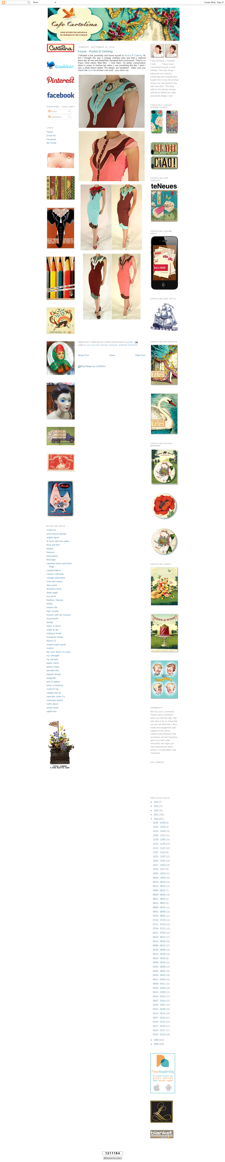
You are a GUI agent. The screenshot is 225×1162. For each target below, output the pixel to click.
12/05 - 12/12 (159, 835)
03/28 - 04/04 (159, 988)
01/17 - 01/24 (159, 1026)
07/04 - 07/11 (159, 928)
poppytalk (51, 678)
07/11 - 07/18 (159, 924)
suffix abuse (52, 704)
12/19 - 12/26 (159, 827)
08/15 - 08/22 (159, 903)
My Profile (51, 143)
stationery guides (55, 700)
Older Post (140, 355)
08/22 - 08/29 (159, 899)
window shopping (128, 345)
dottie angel (52, 592)
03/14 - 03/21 (159, 996)
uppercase (51, 711)
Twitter (50, 132)
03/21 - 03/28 (159, 992)
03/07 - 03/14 (159, 1000)
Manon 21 (51, 641)
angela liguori (53, 537)
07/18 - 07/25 (159, 920)
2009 (156, 1040)
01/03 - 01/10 (159, 1034)
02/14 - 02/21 (159, 1013)
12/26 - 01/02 (159, 822)
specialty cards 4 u (56, 696)
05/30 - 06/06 (159, 950)
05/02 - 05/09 (159, 967)
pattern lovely (53, 667)
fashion (113, 345)
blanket (50, 548)
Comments (55, 117)
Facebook (51, 139)
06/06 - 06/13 (159, 945)
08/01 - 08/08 (159, 911)
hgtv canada (52, 611)
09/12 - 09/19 (159, 886)
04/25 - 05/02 (159, 971)
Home (112, 355)
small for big (52, 689)
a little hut (51, 530)
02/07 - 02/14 (159, 1017)
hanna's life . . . (54, 607)
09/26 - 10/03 (159, 878)
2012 (156, 810)
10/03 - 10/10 (159, 873)
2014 (156, 802)
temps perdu (52, 707)
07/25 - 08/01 (159, 916)
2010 (156, 819)
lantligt (50, 622)
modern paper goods (56, 644)
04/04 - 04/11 (159, 984)
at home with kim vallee (58, 541)
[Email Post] (135, 342)
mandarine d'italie (55, 637)
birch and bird (53, 545)
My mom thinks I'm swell (58, 652)
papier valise (53, 663)
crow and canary (54, 581)
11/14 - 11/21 (159, 848)
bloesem (51, 552)
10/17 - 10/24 (159, 865)
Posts (53, 111)
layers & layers (54, 626)
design (104, 345)
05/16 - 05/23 (159, 958)
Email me (51, 135)
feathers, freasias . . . (57, 600)
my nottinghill (53, 655)
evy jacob (51, 596)
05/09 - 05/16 (159, 962)
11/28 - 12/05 (159, 839)
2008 (156, 1044)
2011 (156, 814)
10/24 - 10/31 (159, 861)
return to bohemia (55, 685)
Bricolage (51, 559)
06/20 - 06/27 (159, 937)
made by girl (52, 629)
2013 (156, 806)
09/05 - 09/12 (159, 890)
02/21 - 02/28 (159, 1009)
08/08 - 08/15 (159, 907)
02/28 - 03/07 (159, 1005)
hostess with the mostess (59, 615)
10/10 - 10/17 (159, 869)
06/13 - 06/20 (159, 941)
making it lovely (54, 633)
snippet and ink (54, 693)
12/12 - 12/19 (159, 831)
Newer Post (83, 355)
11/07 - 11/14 (159, 852)
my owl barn (52, 659)
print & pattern (53, 681)
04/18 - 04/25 (159, 975)
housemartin (52, 618)
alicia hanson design (56, 534)
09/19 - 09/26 (159, 882)
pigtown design (54, 674)
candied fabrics (54, 570)
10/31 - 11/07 (159, 856)
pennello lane (53, 670)
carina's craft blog (55, 574)
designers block (54, 589)
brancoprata (52, 556)
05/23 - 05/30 (159, 954)
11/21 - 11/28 (159, 844)
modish (50, 648)
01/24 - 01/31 (159, 1022)
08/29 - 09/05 (159, 895)
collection (93, 345)
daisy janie (52, 585)
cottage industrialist (56, 578)
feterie (50, 603)
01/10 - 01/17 (159, 1030)
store (90, 70)
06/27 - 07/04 (159, 933)
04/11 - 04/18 (159, 979)
